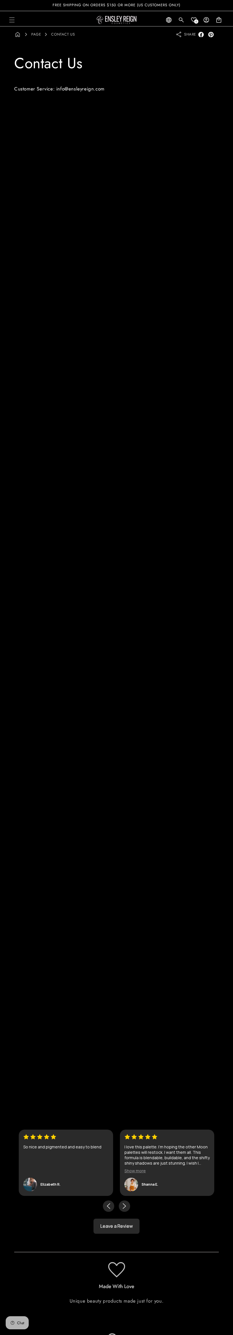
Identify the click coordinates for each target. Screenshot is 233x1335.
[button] (12, 20)
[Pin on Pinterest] (211, 34)
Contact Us (63, 34)
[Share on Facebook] (201, 34)
